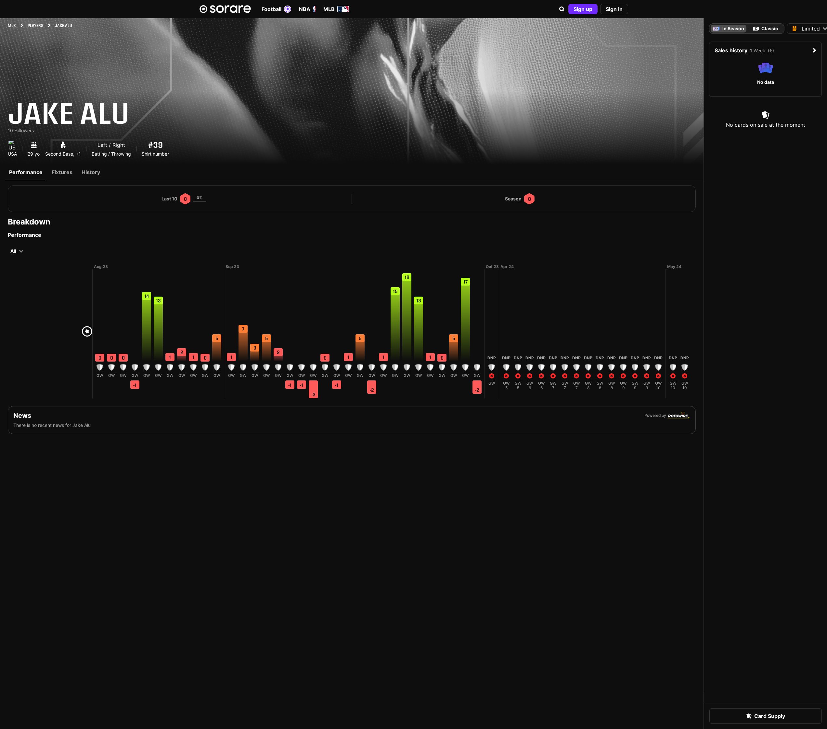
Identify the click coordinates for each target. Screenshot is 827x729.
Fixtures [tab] (62, 172)
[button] (561, 9)
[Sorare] (225, 9)
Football (271, 9)
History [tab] (91, 172)
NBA (304, 9)
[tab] (765, 28)
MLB (329, 9)
